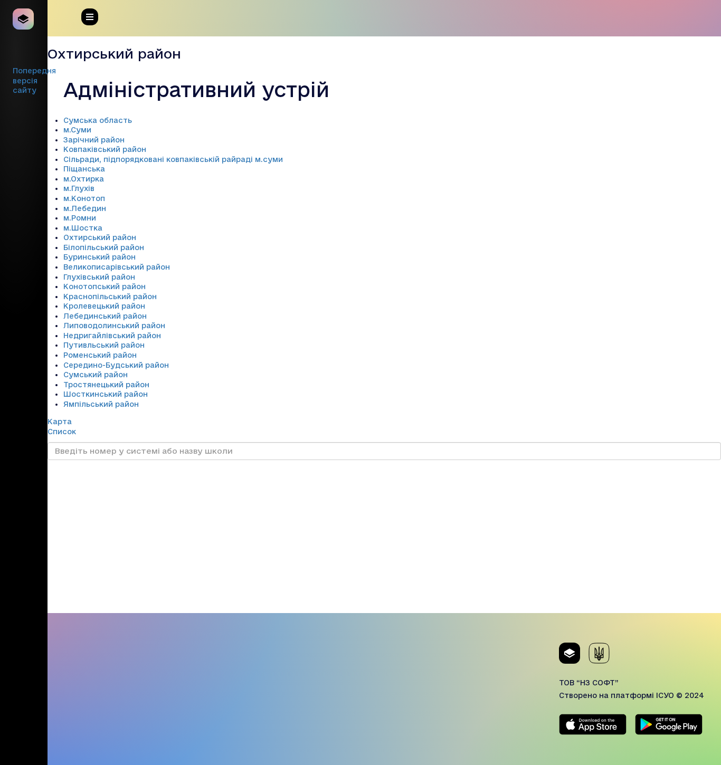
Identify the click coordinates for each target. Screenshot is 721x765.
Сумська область (97, 120)
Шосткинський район (105, 394)
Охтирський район (99, 237)
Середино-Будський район (116, 365)
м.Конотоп (84, 198)
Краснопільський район (110, 296)
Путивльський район (104, 345)
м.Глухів (78, 188)
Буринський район (99, 257)
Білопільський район (103, 247)
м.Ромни (79, 218)
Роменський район (100, 355)
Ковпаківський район (104, 149)
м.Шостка (82, 228)
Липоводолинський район (114, 325)
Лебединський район (105, 316)
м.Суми (77, 130)
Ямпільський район (101, 404)
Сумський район (95, 374)
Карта (60, 421)
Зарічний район (94, 140)
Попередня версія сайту (34, 80)
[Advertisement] (384, 539)
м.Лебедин (84, 208)
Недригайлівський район (112, 335)
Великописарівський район (116, 267)
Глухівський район (99, 277)
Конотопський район (104, 286)
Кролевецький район (104, 306)
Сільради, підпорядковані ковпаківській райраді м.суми (173, 159)
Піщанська (84, 169)
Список (62, 431)
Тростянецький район (106, 384)
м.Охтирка (83, 179)
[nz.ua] (24, 19)
